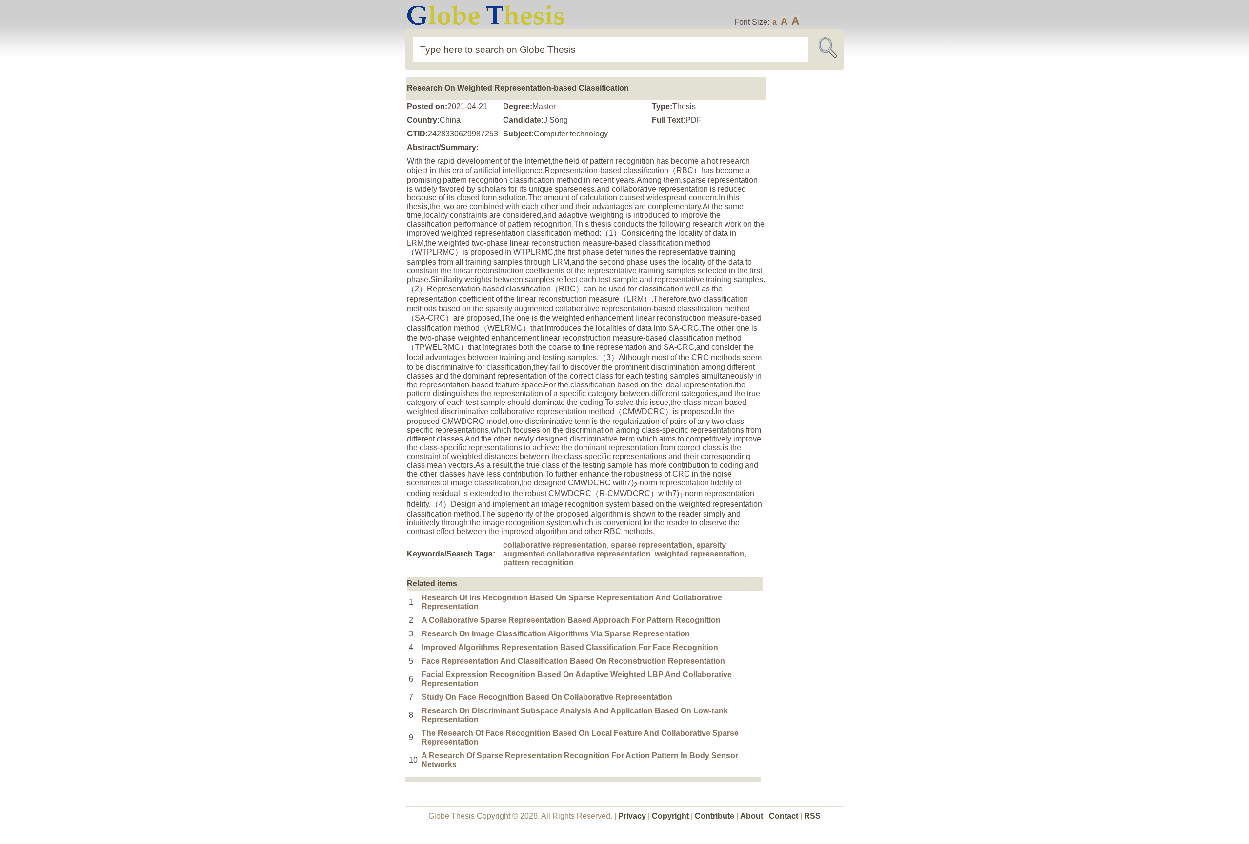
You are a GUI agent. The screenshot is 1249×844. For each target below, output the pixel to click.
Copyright (670, 816)
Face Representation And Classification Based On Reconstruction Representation (573, 661)
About (751, 816)
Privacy (632, 816)
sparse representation (651, 545)
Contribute (714, 816)
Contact (784, 816)
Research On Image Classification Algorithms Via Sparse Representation (556, 634)
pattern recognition (538, 562)
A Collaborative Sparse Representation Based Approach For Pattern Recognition (571, 620)
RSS (812, 816)
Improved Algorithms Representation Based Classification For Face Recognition (570, 647)
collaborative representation (555, 545)
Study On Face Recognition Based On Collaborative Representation (547, 697)
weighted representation (700, 554)
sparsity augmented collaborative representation (614, 549)
